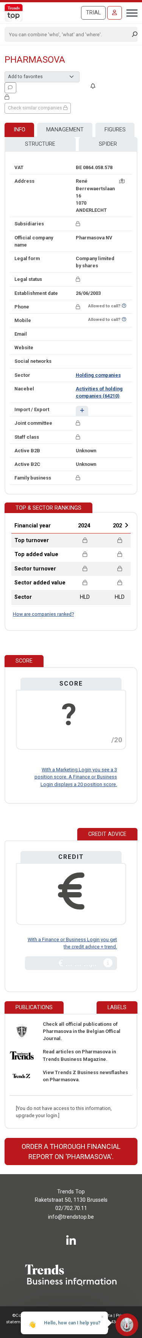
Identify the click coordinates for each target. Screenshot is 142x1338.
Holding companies (98, 375)
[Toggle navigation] (129, 12)
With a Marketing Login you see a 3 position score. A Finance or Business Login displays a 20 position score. (75, 777)
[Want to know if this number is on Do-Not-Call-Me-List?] (124, 306)
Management (65, 129)
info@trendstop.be (71, 1217)
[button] (82, 411)
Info (19, 129)
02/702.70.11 (71, 1208)
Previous (64, 525)
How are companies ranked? (43, 614)
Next (126, 525)
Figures (115, 129)
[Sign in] (114, 13)
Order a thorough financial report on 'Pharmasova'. (71, 1151)
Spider (108, 144)
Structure (40, 144)
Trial (93, 12)
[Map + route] (122, 181)
